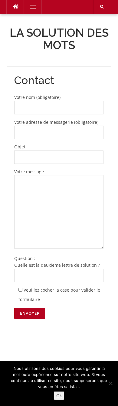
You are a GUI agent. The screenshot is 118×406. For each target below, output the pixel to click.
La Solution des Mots (59, 39)
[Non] (110, 383)
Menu (30, 7)
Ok (59, 395)
